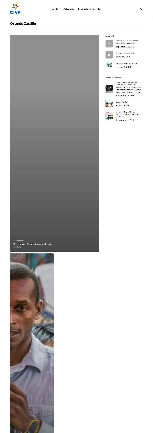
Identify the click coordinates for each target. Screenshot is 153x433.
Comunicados (18, 240)
